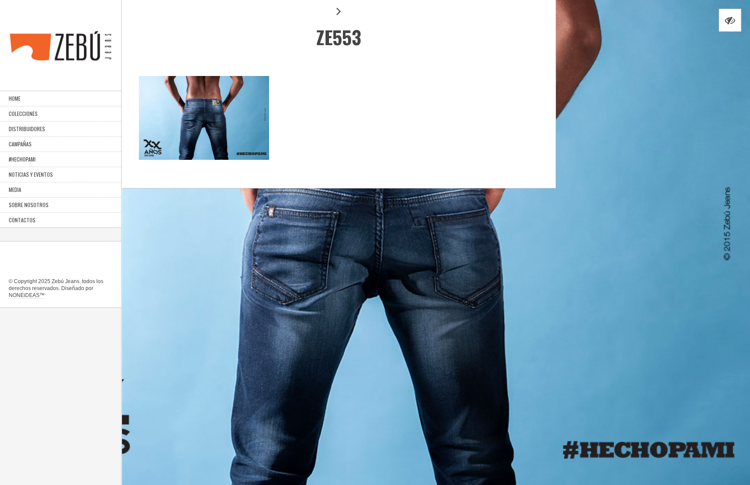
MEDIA (15, 189)
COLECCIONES (23, 113)
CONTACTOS (22, 220)
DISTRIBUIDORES (27, 128)
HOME (14, 98)
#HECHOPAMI (22, 159)
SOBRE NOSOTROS (29, 204)
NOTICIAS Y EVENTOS (31, 174)
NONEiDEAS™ (27, 295)
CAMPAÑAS (20, 144)
